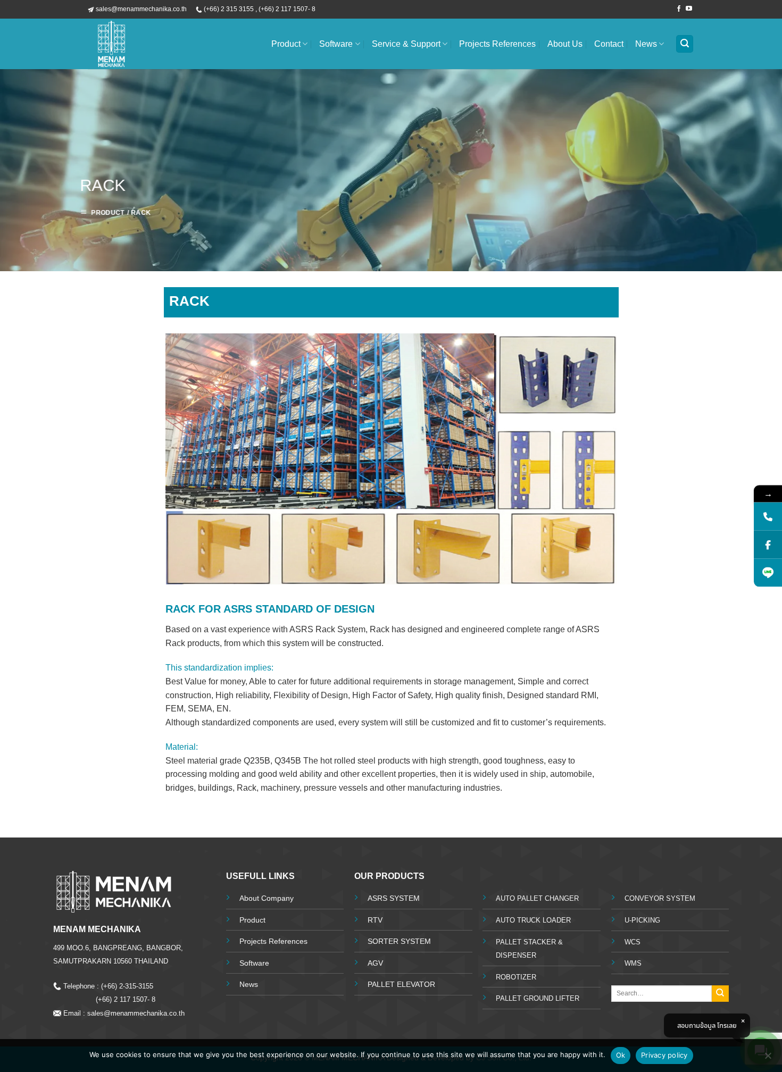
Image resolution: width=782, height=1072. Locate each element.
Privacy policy (664, 1055)
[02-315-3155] (768, 516)
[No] (767, 1058)
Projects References (497, 43)
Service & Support (406, 43)
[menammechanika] (149, 44)
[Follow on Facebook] (679, 9)
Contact (608, 43)
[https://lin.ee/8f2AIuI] (768, 573)
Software (336, 43)
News (646, 43)
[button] (684, 44)
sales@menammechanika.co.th (138, 1013)
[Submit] (720, 993)
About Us (565, 43)
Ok (621, 1055)
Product (286, 43)
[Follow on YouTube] (689, 9)
